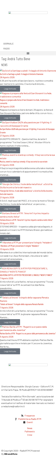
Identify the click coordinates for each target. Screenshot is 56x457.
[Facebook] (4, 4)
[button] (28, 53)
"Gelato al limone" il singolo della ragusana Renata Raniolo (21, 304)
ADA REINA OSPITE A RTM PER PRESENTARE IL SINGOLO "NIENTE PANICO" (26, 275)
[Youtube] (11, 36)
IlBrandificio (10, 454)
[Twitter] (11, 4)
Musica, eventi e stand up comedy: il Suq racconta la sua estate (23, 161)
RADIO (6, 48)
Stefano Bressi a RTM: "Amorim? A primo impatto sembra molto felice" (26, 220)
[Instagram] (4, 36)
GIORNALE (8, 43)
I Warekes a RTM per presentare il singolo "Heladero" (19, 245)
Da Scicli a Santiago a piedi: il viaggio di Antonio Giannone (21, 74)
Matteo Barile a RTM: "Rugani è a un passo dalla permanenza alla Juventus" (28, 333)
